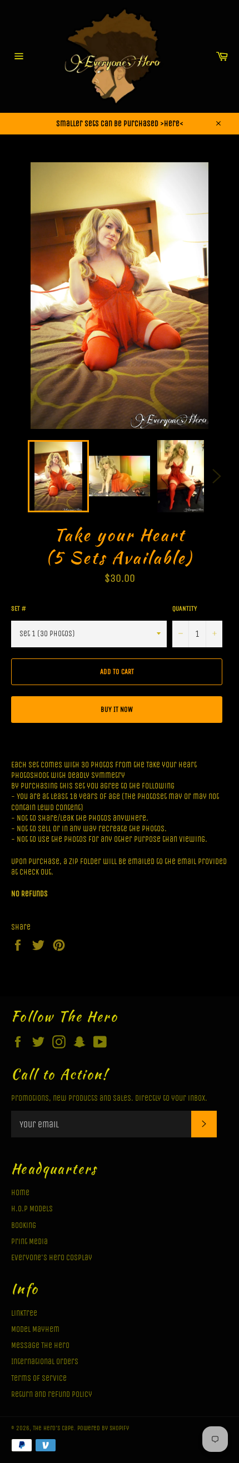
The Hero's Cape (53, 1428)
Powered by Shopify (103, 1428)
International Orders (44, 1361)
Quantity (184, 608)
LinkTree (24, 1313)
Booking (23, 1225)
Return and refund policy (51, 1394)
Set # (18, 608)
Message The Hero (40, 1345)
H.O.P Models (32, 1209)
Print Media (29, 1241)
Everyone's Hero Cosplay (51, 1257)
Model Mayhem (35, 1329)
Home (20, 1192)
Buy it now (117, 709)
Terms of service (39, 1378)
